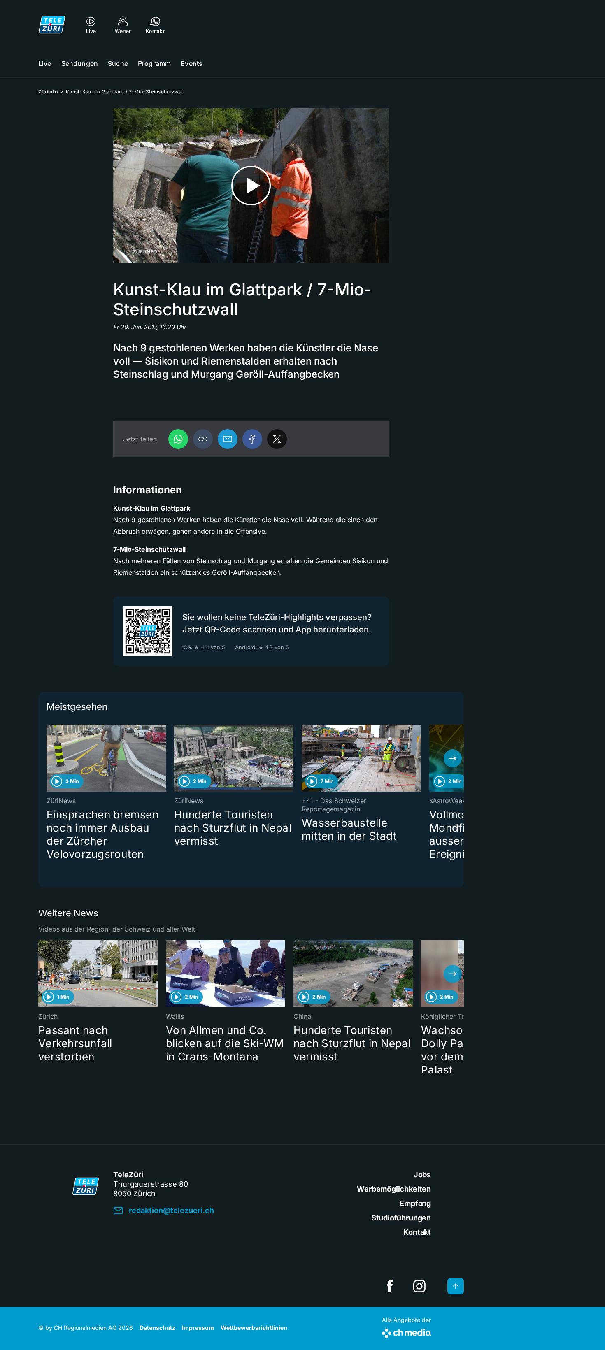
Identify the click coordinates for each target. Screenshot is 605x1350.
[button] (203, 439)
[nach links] (49, 758)
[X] (277, 439)
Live (44, 63)
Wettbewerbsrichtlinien (254, 1327)
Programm (154, 63)
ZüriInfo (48, 91)
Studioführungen (401, 1217)
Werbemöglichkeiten (394, 1189)
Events (191, 63)
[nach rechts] (453, 758)
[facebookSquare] (390, 1286)
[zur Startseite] (52, 25)
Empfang (415, 1203)
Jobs (422, 1174)
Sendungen (79, 63)
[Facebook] (252, 439)
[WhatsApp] (178, 439)
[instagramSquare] (419, 1286)
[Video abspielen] (251, 185)
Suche (118, 63)
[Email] (227, 439)
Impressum (198, 1327)
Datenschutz (157, 1327)
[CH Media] (406, 1332)
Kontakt (417, 1232)
